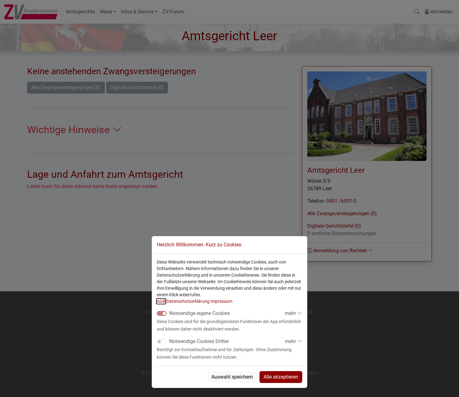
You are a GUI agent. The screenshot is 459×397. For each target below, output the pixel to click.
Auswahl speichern (232, 377)
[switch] (162, 341)
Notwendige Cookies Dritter (199, 341)
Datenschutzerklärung (188, 301)
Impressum (221, 301)
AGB (161, 301)
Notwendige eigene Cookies (199, 313)
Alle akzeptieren (281, 377)
